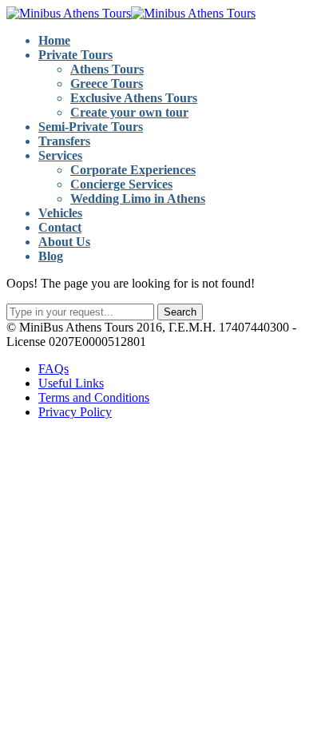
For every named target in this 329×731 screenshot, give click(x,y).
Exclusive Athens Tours (133, 98)
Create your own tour (129, 112)
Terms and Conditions (93, 397)
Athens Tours (107, 69)
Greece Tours (106, 83)
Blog (50, 256)
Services (60, 155)
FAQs (53, 368)
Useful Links (71, 383)
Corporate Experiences (133, 170)
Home (54, 40)
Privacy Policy (75, 412)
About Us (64, 241)
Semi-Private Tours (90, 126)
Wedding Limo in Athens (137, 198)
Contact (59, 227)
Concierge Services (121, 184)
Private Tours (75, 55)
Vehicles (60, 213)
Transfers (64, 141)
